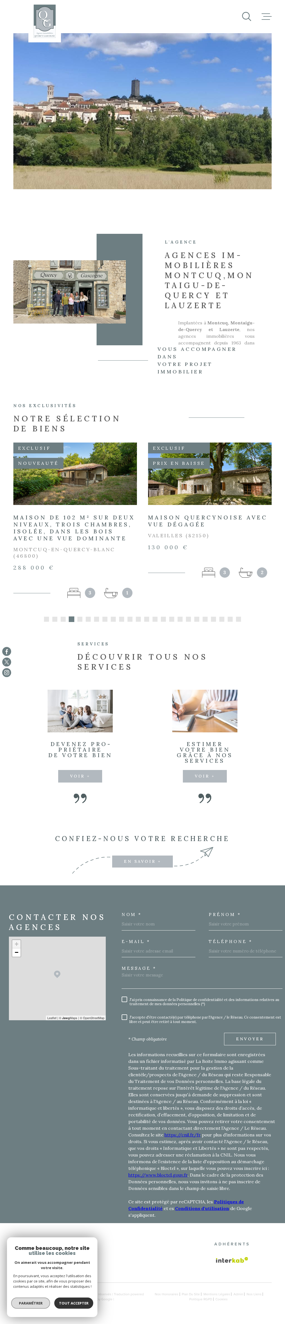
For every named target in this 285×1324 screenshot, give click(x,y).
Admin (238, 1301)
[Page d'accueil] (44, 21)
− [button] (16, 959)
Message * (139, 975)
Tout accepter (74, 1303)
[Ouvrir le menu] (267, 16)
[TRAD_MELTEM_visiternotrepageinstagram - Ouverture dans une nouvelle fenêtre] (6, 672)
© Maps (68, 1024)
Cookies (221, 1306)
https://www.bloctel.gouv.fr (158, 1182)
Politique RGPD (200, 1306)
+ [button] (16, 951)
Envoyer (250, 1045)
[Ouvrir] (247, 16)
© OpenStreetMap (92, 1024)
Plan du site (191, 1301)
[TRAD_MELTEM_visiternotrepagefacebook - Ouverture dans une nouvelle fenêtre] (6, 651)
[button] (46, 626)
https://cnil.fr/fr (182, 1142)
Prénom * (225, 921)
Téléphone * (231, 948)
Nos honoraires (166, 1301)
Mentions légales (216, 1301)
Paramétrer (31, 1303)
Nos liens (254, 1301)
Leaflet (51, 1024)
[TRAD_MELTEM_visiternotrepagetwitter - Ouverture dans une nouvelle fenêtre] (6, 662)
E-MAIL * (136, 948)
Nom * (132, 921)
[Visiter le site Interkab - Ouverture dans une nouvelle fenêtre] (232, 1267)
